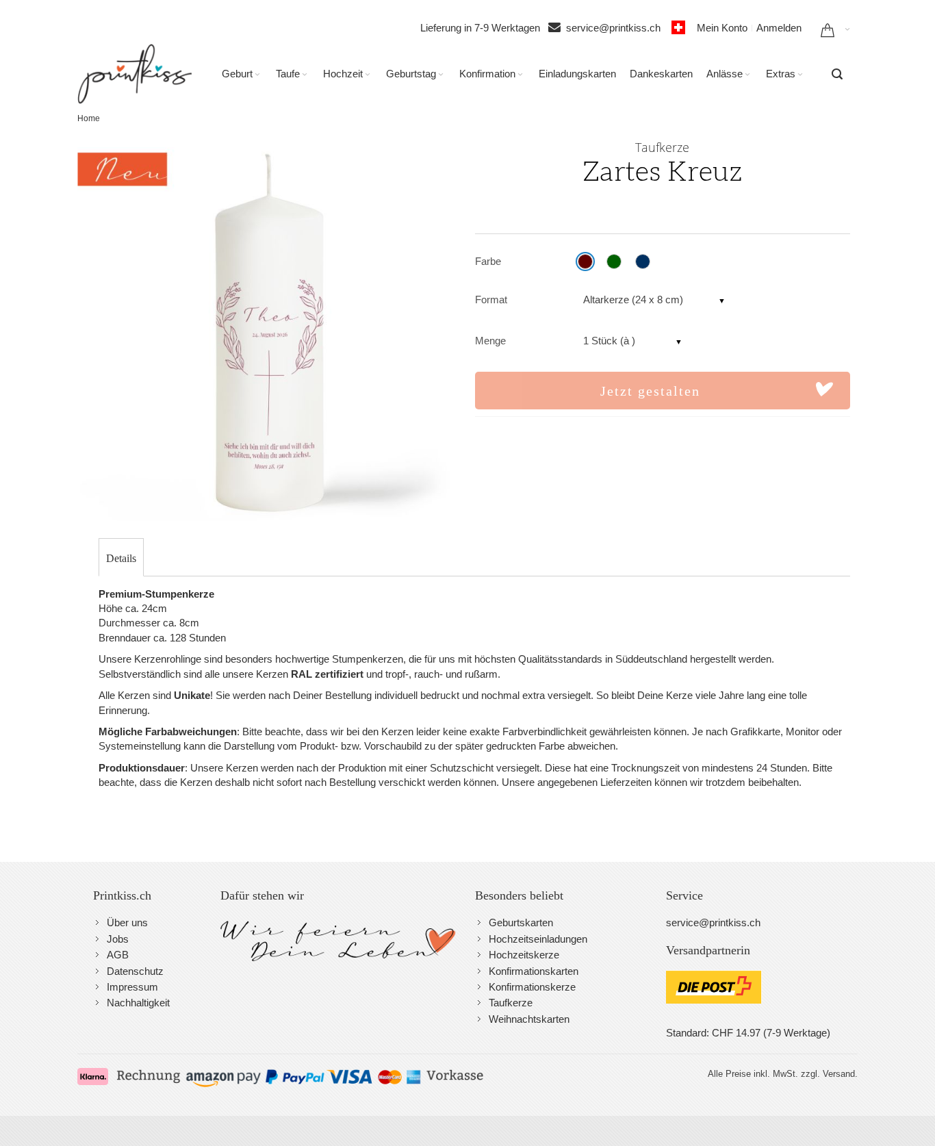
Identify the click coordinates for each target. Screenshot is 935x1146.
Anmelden (779, 28)
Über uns (127, 922)
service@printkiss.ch (617, 28)
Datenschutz (135, 971)
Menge (490, 340)
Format (491, 299)
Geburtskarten (521, 922)
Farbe (488, 261)
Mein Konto (722, 28)
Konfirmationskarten (533, 971)
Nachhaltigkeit (138, 1002)
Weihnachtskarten (529, 1019)
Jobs (118, 939)
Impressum (132, 987)
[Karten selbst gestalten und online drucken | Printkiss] (134, 74)
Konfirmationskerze (532, 987)
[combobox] (837, 74)
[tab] (121, 558)
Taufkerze (511, 1002)
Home (88, 118)
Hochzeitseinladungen (538, 939)
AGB (118, 954)
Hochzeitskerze (524, 954)
